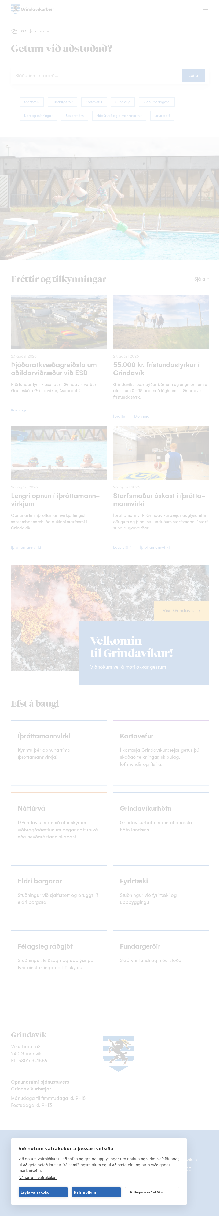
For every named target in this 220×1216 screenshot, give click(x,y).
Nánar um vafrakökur (38, 1177)
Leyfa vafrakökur (36, 1192)
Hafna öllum (85, 1192)
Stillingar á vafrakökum (148, 1192)
